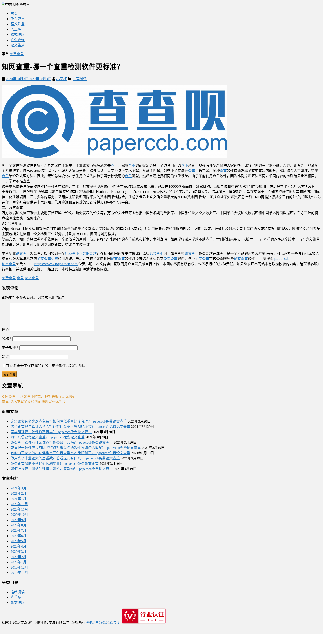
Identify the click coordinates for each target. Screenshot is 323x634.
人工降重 (18, 29)
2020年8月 (18, 525)
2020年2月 (18, 557)
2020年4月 (18, 546)
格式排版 (18, 35)
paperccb (281, 258)
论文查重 (23, 253)
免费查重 (18, 19)
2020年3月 (18, 551)
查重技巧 (18, 597)
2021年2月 (18, 493)
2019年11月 (19, 573)
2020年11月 (19, 509)
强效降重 (18, 24)
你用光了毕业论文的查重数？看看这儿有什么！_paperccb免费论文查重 (65, 458)
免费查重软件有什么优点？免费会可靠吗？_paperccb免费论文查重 (62, 442)
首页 (14, 13)
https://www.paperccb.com (56, 263)
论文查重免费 (47, 258)
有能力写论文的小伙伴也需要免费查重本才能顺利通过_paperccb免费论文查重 (70, 453)
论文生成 (18, 45)
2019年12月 (19, 567)
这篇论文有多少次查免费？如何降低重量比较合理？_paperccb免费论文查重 (69, 421)
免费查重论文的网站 (81, 253)
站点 (5, 356)
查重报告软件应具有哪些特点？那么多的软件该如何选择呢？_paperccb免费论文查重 (76, 448)
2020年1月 (18, 562)
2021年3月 (18, 488)
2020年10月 (19, 514)
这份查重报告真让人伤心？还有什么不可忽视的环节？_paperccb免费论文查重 (70, 426)
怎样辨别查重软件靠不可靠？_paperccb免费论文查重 (51, 432)
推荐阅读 (80, 79)
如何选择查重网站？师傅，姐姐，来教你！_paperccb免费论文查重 (62, 469)
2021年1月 (18, 499)
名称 (6, 338)
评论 (5, 330)
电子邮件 (10, 347)
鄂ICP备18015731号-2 (102, 622)
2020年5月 (18, 541)
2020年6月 (18, 536)
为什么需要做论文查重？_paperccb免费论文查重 (48, 437)
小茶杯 (61, 79)
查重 (114, 165)
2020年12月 (19, 504)
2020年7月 (18, 530)
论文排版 (18, 603)
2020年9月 (18, 520)
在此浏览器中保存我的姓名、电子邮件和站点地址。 (46, 366)
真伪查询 (18, 40)
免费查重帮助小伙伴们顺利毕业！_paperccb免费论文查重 (55, 463)
